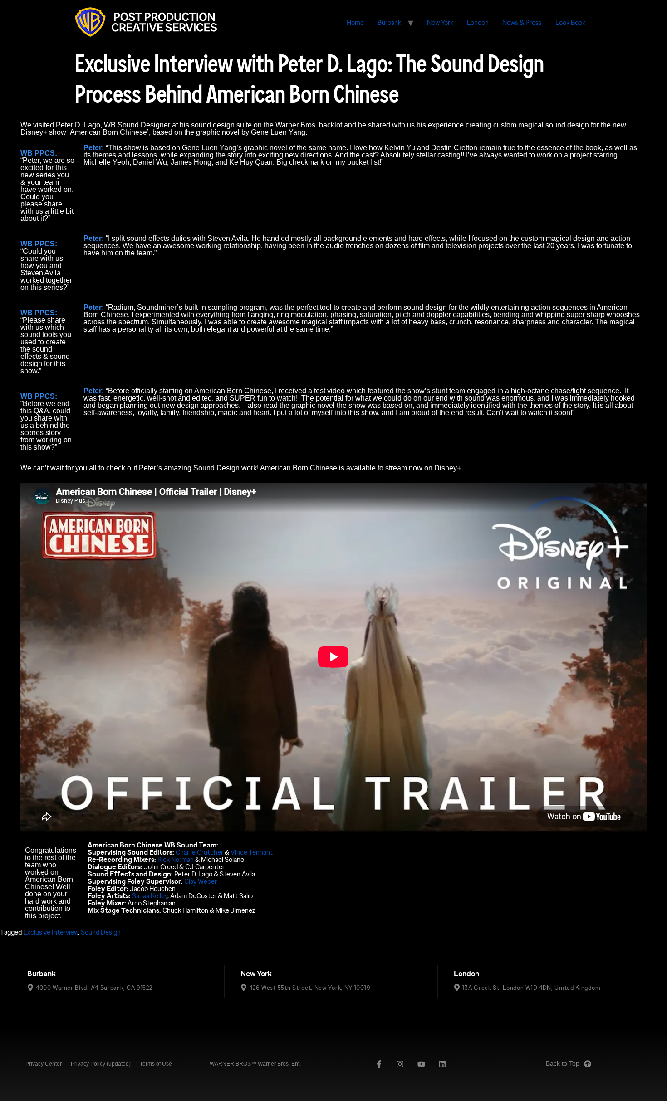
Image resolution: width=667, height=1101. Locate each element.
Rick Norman (175, 859)
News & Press (522, 22)
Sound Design (101, 932)
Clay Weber (200, 881)
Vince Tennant (252, 852)
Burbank (389, 22)
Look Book (570, 22)
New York (440, 22)
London (478, 22)
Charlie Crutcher (199, 852)
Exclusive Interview (50, 932)
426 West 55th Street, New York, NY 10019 (309, 987)
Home (355, 22)
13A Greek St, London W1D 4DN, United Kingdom (531, 987)
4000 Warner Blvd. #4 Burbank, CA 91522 (94, 987)
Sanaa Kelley (149, 895)
